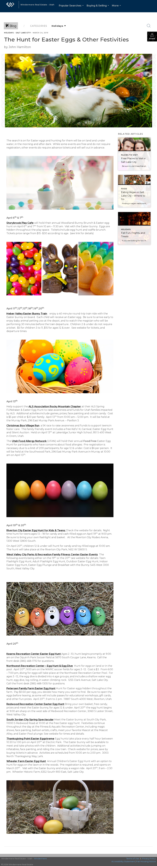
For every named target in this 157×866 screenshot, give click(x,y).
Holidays (9, 33)
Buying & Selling (98, 8)
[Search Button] (149, 26)
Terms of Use (132, 858)
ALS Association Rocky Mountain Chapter (55, 406)
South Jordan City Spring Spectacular (30, 719)
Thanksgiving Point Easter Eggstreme (30, 738)
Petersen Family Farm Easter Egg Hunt (30, 688)
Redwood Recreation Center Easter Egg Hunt (35, 704)
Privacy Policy (149, 858)
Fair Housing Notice (146, 861)
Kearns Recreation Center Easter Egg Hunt (33, 653)
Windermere (40, 858)
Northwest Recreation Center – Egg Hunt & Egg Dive (39, 665)
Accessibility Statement (123, 861)
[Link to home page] (10, 6)
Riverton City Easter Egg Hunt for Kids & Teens (35, 530)
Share (152, 39)
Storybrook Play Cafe (20, 222)
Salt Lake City (23, 33)
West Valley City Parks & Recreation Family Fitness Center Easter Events (52, 554)
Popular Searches (72, 8)
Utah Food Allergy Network (29, 441)
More (117, 8)
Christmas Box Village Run (22, 425)
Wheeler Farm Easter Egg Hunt (26, 761)
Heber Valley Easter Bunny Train (26, 313)
